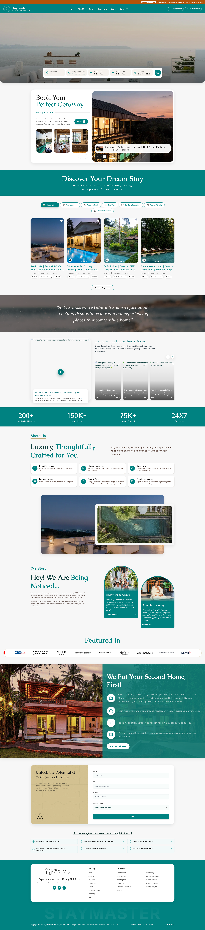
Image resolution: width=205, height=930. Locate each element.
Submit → (133, 495)
